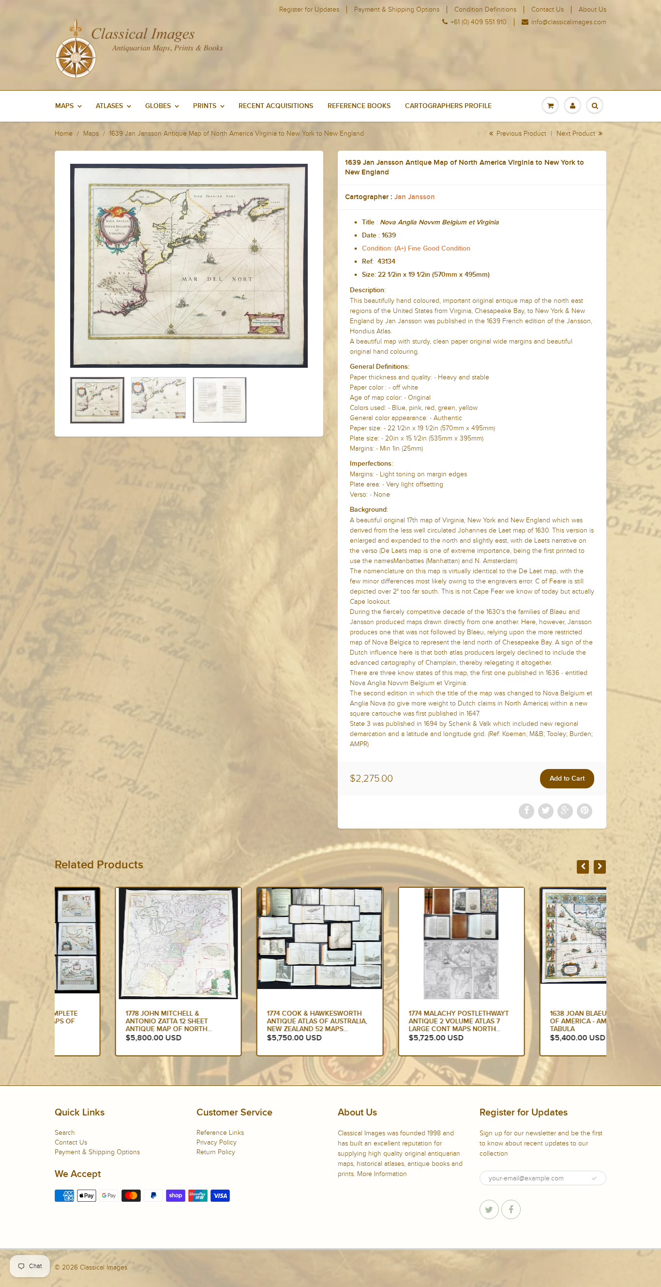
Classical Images (103, 1267)
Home (64, 133)
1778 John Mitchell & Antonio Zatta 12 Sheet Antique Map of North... (108, 1021)
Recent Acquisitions (276, 106)
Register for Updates (309, 10)
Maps (64, 106)
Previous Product (520, 133)
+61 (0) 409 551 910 (479, 22)
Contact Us (547, 10)
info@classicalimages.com (568, 22)
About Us (592, 10)
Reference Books (359, 106)
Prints (204, 106)
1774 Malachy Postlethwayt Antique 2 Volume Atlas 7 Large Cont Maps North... (398, 1021)
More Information (382, 1174)
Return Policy (215, 1152)
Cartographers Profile (448, 106)
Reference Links (220, 1133)
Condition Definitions (485, 10)
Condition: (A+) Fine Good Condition (416, 248)
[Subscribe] (594, 1178)
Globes (158, 106)
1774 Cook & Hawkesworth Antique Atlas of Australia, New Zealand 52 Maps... (257, 1021)
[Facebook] (511, 1209)
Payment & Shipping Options (396, 10)
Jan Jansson (414, 197)
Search (65, 1133)
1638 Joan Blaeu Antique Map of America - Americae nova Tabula (542, 1021)
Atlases (109, 106)
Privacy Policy (216, 1142)
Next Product (576, 133)
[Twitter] (489, 1209)
